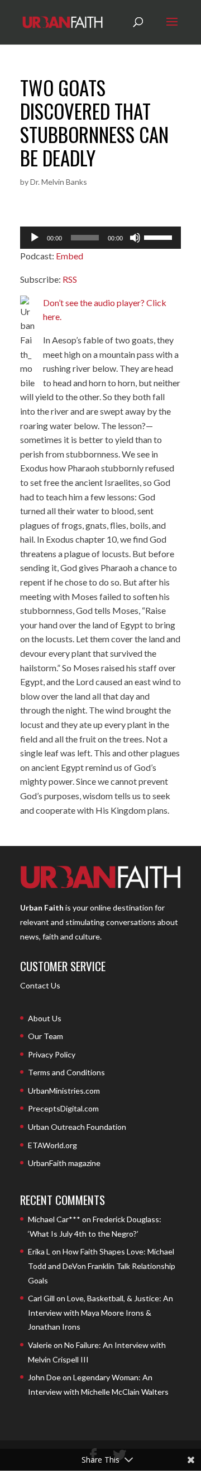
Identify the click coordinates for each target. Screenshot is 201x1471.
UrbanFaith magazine (64, 1163)
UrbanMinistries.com (64, 1090)
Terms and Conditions (66, 1072)
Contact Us (40, 985)
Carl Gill (41, 1298)
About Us (44, 1018)
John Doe (44, 1377)
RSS (70, 279)
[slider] (159, 237)
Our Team (45, 1036)
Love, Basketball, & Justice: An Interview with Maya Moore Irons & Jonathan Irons (100, 1312)
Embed (69, 255)
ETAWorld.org (52, 1145)
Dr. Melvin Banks (58, 181)
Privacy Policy (51, 1054)
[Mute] (135, 237)
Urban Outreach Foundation (77, 1126)
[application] (100, 238)
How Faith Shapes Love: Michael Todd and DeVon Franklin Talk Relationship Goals (101, 1266)
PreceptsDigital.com (63, 1108)
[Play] (34, 237)
